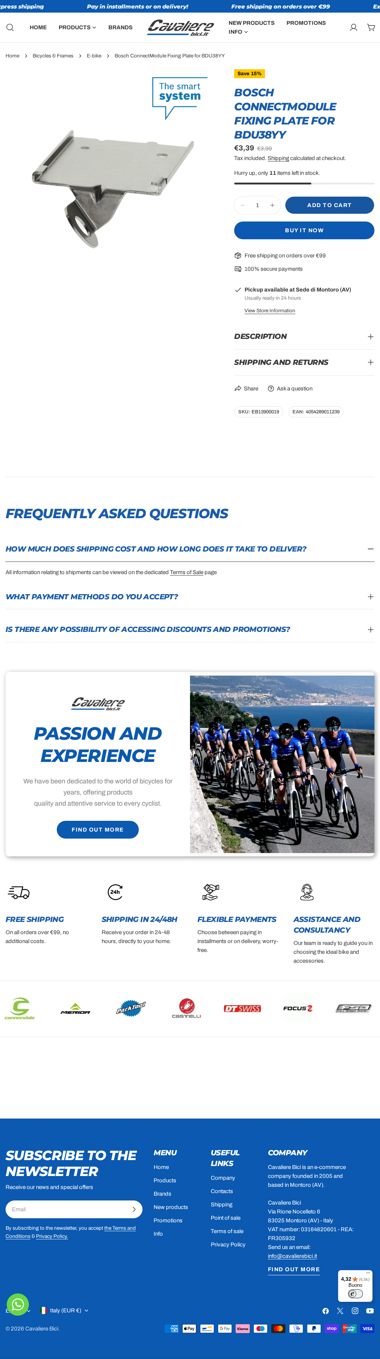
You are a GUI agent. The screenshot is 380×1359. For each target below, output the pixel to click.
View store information (270, 310)
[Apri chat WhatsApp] (18, 1304)
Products (165, 1180)
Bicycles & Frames (53, 56)
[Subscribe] (134, 1209)
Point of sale (225, 1218)
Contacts (222, 1191)
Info (158, 1234)
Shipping (278, 158)
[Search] (7, 27)
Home (12, 56)
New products (171, 1207)
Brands (162, 1194)
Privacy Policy (228, 1245)
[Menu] (368, 1274)
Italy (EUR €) (65, 1310)
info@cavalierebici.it (292, 1256)
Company (223, 1178)
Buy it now (304, 230)
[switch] (355, 1293)
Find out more (98, 830)
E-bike (94, 56)
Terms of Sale (186, 572)
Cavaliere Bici (41, 1329)
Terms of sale (227, 1231)
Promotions (168, 1220)
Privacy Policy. (52, 1236)
